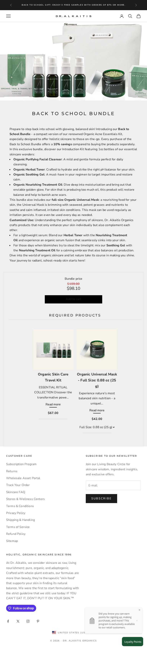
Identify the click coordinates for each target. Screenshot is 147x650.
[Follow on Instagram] (28, 621)
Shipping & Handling (20, 520)
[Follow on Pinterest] (38, 621)
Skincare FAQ (15, 492)
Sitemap (12, 541)
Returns (11, 471)
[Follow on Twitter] (18, 621)
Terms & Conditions (20, 506)
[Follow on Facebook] (8, 621)
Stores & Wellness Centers (25, 499)
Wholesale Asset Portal (23, 478)
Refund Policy (15, 534)
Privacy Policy (15, 513)
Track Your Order (18, 485)
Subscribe (101, 498)
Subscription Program (21, 464)
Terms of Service (18, 527)
